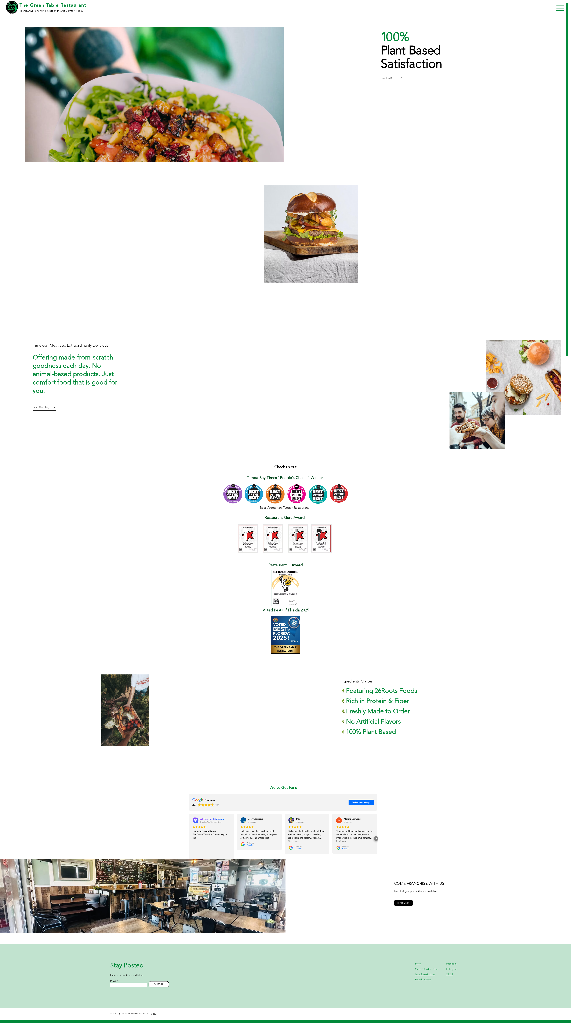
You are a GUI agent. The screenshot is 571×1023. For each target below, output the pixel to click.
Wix (154, 1013)
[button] (560, 8)
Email (113, 981)
